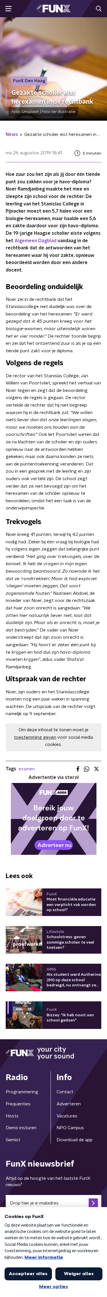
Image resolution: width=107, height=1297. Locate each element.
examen (27, 769)
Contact (64, 1092)
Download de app (74, 1140)
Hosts (12, 1116)
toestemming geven (35, 737)
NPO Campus (70, 1127)
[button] (8, 8)
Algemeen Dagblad (35, 240)
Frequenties (18, 1104)
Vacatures (66, 1116)
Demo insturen (21, 1127)
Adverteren (68, 1104)
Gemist (13, 1140)
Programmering (22, 1092)
